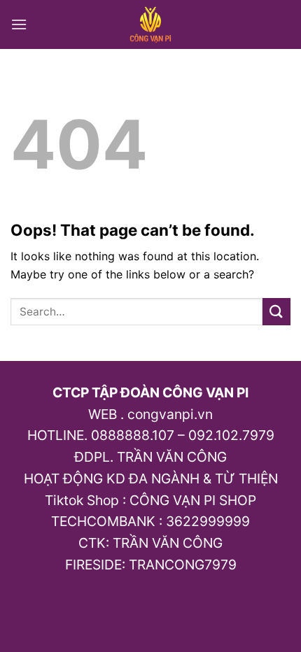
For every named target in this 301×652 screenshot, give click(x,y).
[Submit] (276, 311)
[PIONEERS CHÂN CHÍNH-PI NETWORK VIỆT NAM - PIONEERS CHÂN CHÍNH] (150, 24)
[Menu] (18, 24)
